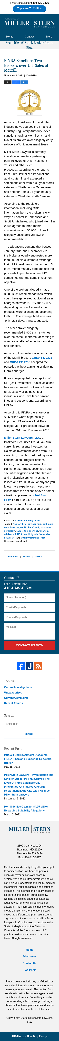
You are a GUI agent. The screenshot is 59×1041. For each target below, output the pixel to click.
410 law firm (19, 524)
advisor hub (34, 524)
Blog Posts (29, 970)
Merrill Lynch (30, 534)
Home (9, 36)
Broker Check (31, 527)
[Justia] (29, 666)
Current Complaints (16, 697)
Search (29, 734)
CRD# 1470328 (42, 357)
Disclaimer (29, 956)
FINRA (18, 534)
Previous (12, 556)
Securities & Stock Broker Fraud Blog (29, 23)
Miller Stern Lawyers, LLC (22, 437)
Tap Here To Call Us (29, 8)
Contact (29, 36)
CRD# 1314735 (20, 362)
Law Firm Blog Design (29, 1036)
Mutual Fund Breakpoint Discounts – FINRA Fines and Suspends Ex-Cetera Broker (27, 759)
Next (38, 556)
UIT (14, 537)
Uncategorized (13, 692)
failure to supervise (27, 530)
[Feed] (38, 666)
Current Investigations (27, 520)
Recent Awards (13, 703)
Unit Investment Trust (33, 537)
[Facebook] (21, 666)
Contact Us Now (29, 645)
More (49, 36)
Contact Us (30, 963)
